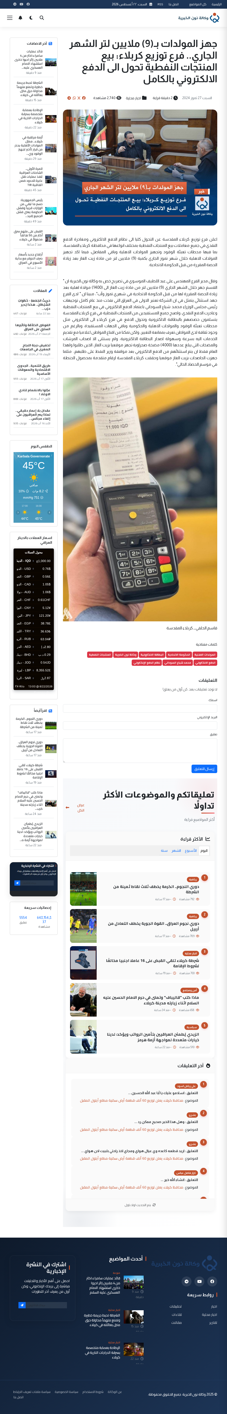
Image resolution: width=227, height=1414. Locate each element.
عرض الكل (80, 807)
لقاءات (177, 1314)
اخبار (214, 1306)
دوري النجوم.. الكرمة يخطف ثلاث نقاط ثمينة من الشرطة (156, 889)
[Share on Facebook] (84, 98)
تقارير (213, 1322)
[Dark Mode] (31, 17)
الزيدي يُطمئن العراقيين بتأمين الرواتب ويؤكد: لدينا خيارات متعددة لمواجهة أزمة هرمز (153, 1037)
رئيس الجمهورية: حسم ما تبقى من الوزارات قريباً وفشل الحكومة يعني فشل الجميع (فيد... (29, 208)
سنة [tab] (164, 850)
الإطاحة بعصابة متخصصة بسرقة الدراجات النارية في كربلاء (30, 116)
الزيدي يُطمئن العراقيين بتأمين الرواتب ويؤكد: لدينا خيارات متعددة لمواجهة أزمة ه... (30, 832)
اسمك (213, 700)
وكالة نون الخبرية (125, 654)
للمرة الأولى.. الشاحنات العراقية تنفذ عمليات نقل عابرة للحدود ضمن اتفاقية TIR (31, 177)
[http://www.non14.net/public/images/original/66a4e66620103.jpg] (140, 499)
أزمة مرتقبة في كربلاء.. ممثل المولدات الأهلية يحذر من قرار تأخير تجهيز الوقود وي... (29, 145)
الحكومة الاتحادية (179, 654)
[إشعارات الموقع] (20, 17)
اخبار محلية (133, 98)
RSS (160, 4)
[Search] (41, 17)
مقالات (176, 1322)
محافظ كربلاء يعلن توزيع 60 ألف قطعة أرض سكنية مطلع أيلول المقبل (131, 1100)
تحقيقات (176, 1306)
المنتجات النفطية (100, 654)
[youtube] (199, 1281)
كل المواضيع (197, 4)
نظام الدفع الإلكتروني (146, 662)
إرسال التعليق (204, 769)
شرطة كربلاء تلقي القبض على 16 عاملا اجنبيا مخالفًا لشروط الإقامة (152, 963)
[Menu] (9, 17)
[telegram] (187, 1281)
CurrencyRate (44, 692)
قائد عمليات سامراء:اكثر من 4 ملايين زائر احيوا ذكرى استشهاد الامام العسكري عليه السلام (103, 1285)
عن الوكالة (115, 1392)
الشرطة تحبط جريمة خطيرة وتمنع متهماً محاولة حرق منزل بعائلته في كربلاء (30, 89)
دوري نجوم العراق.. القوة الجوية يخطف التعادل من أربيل (153, 926)
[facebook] (212, 1281)
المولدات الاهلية (204, 654)
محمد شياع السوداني (177, 662)
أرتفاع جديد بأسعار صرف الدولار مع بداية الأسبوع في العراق (29, 258)
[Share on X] (79, 98)
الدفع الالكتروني (205, 662)
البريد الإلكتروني (207, 717)
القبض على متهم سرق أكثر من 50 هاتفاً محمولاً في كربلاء (28, 235)
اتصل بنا (173, 4)
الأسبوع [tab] (191, 850)
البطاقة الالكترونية (152, 654)
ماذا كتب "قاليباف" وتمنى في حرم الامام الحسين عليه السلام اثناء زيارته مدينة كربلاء (151, 1000)
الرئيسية (217, 4)
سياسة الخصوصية (66, 1392)
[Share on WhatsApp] (74, 98)
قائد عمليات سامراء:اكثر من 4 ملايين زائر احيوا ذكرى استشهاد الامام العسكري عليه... (28, 59)
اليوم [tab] (204, 850)
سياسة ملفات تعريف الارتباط (32, 1392)
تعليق (213, 734)
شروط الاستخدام (93, 1392)
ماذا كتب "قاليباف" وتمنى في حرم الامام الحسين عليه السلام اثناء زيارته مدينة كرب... (29, 800)
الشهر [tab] (176, 850)
